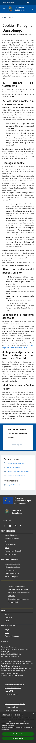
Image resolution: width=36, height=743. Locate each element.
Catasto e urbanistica (12, 573)
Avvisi (7, 620)
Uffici (6, 541)
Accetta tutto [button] (18, 734)
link (8, 729)
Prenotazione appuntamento (14, 684)
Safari (8, 347)
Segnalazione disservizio (13, 688)
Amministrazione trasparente (15, 704)
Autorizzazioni (13, 602)
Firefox (19, 347)
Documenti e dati (10, 554)
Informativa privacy (11, 707)
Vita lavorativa (9, 570)
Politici (7, 548)
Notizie (7, 614)
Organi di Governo (11, 535)
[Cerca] (32, 9)
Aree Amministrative (12, 538)
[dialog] (18, 727)
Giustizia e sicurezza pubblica (18, 589)
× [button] (33, 714)
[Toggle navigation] (4, 8)
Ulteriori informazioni (12, 636)
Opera (25, 347)
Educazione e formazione (16, 586)
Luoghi (7, 629)
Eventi (7, 633)
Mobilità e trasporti (11, 576)
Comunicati (8, 617)
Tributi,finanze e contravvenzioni (19, 592)
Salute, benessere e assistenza (18, 599)
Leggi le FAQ (9, 691)
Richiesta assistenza (11, 694)
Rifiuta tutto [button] (18, 738)
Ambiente (11, 596)
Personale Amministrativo (13, 551)
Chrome (14, 347)
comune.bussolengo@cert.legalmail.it (18, 661)
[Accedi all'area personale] (28, 2)
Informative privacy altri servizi (15, 710)
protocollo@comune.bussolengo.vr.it (14, 668)
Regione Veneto (8, 2)
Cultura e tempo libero (12, 567)
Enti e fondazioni (10, 544)
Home (4, 17)
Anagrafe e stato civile (12, 564)
